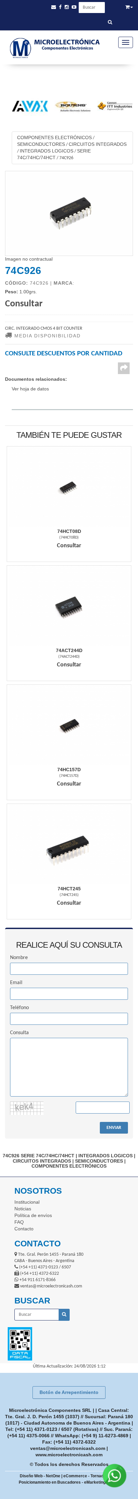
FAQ (19, 1222)
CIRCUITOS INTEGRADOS (98, 144)
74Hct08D (69, 531)
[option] (26, 106)
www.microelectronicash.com (69, 1454)
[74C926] (69, 213)
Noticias (22, 1208)
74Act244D (69, 650)
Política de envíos (33, 1215)
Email (16, 982)
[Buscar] (110, 23)
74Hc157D (69, 769)
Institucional (27, 1202)
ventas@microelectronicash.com (67, 1448)
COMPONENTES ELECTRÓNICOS (54, 137)
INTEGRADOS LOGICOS (46, 151)
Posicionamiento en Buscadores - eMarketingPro (65, 1482)
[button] (53, 7)
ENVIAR (114, 1127)
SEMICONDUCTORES (41, 144)
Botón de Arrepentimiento (69, 1392)
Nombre (19, 957)
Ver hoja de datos (30, 388)
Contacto (23, 1228)
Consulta (19, 1032)
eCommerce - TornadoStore (89, 1476)
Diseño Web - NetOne (40, 1476)
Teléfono (19, 1007)
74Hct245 (69, 888)
